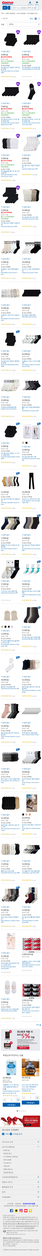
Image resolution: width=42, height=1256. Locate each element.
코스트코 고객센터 (10, 1129)
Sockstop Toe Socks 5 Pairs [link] (30, 219)
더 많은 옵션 (5, 51)
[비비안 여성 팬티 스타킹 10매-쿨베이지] (26, 814)
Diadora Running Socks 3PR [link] (9, 593)
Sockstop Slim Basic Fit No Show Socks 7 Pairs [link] (9, 175)
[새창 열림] (5, 1232)
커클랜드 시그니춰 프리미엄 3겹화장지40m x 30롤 (11, 1087)
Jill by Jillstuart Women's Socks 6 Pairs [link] (31, 691)
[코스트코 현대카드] (20, 1050)
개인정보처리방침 (29, 1204)
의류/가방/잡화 (10, 13)
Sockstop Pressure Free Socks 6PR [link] (31, 549)
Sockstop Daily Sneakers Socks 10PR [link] (10, 457)
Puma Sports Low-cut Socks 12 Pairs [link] (10, 781)
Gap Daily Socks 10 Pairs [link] (29, 317)
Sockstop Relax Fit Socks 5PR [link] (31, 69)
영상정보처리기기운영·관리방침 (15, 1206)
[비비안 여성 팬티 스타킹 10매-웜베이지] (30, 814)
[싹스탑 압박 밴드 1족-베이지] (23, 443)
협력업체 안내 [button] (7, 1187)
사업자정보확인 (29, 1228)
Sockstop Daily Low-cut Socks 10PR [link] (10, 72)
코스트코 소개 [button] (7, 1142)
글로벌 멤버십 (8, 1172)
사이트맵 (10, 1204)
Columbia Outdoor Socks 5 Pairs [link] (9, 549)
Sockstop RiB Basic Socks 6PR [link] (31, 639)
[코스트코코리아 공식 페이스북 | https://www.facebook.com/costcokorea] (11, 1211)
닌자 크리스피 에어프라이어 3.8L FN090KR (30, 1086)
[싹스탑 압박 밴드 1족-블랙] (26, 443)
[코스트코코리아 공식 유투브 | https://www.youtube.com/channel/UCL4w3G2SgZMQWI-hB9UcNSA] (26, 1211)
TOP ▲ (38, 1025)
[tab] (21, 1142)
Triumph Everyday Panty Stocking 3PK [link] (8, 967)
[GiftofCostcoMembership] (20, 1126)
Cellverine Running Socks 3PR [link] (10, 688)
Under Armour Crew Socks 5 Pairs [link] (30, 783)
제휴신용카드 (8, 1169)
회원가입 (6, 1150)
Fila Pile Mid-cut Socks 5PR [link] (30, 411)
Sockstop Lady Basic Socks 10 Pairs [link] (10, 503)
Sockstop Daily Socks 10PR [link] (9, 226)
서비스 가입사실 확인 (9, 1246)
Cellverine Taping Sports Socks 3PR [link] (31, 595)
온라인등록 (7, 1160)
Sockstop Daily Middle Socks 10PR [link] (10, 365)
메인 (2, 13)
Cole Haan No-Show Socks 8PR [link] (10, 873)
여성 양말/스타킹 (32, 13)
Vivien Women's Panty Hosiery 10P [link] (31, 829)
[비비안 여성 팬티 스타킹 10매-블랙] (23, 814)
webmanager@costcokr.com (25, 1226)
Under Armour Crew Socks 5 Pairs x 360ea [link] (30, 1011)
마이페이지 (7, 1163)
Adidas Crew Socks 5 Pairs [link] (30, 272)
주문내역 (6, 1166)
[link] (10, 48)
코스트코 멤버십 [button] (8, 1147)
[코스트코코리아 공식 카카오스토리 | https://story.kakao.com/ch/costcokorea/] (30, 1211)
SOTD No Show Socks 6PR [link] (9, 1011)
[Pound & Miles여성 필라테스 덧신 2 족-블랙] (5, 627)
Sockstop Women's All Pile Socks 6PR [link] (30, 921)
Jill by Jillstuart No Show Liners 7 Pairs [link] (10, 829)
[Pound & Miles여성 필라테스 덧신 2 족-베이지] (2, 627)
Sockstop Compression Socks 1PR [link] (31, 459)
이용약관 (18, 1204)
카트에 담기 (11, 1105)
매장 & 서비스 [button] (7, 1182)
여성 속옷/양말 (20, 13)
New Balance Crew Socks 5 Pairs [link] (9, 273)
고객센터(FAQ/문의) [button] (10, 1177)
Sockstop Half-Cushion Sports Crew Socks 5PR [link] (31, 123)
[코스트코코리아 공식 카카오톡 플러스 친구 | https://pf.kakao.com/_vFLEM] (16, 1211)
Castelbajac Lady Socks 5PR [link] (30, 873)
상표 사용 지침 (33, 1206)
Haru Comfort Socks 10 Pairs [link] (30, 735)
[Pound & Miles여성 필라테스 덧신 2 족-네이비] (9, 627)
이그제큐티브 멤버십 (10, 1157)
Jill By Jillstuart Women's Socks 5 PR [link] (10, 737)
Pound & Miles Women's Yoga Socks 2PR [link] (10, 645)
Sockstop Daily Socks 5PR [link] (30, 169)
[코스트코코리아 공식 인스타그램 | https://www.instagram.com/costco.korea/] (21, 1211)
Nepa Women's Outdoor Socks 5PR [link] (10, 921)
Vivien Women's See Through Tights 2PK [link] (31, 501)
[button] (36, 8)
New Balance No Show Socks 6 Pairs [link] (10, 319)
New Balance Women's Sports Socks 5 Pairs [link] (31, 365)
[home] (8, 3)
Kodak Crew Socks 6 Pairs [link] (9, 409)
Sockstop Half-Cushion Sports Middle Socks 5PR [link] (10, 123)
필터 (31, 18)
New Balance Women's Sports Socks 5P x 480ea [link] (31, 965)
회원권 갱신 (7, 1153)
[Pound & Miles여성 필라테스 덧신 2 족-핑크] (12, 627)
